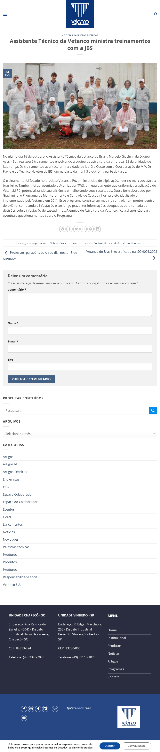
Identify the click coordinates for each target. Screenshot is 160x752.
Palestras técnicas (86, 35)
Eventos (9, 509)
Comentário (17, 289)
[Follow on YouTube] (24, 718)
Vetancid (128, 243)
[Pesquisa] (155, 14)
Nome (13, 323)
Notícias (67, 35)
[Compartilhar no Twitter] (76, 229)
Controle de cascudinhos (108, 243)
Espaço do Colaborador (20, 502)
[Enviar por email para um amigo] (83, 229)
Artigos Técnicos (15, 472)
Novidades (11, 539)
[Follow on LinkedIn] (45, 709)
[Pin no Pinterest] (90, 229)
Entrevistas (11, 479)
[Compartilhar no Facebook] (69, 229)
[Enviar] (153, 410)
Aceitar (109, 746)
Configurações (137, 746)
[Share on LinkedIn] (97, 229)
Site (10, 359)
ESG (6, 487)
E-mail (13, 341)
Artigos (8, 457)
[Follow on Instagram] (31, 709)
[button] (5, 14)
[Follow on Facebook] (24, 709)
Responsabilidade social (20, 577)
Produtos (10, 554)
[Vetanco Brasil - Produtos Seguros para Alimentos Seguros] (80, 14)
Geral (7, 517)
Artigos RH (11, 464)
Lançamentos (13, 524)
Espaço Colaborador (18, 494)
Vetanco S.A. (12, 585)
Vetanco (138, 243)
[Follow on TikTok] (38, 709)
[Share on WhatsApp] (62, 229)
